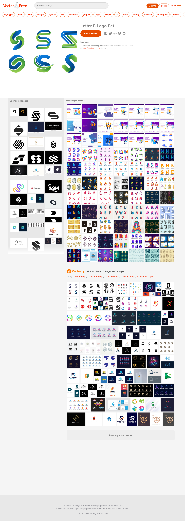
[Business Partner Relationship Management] (105, 125)
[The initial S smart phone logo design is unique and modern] (18, 114)
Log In (164, 5)
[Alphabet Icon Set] (105, 226)
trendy (136, 14)
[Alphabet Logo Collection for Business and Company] (105, 183)
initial (125, 14)
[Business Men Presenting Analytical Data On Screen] (121, 125)
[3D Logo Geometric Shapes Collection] (89, 255)
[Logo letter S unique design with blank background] (53, 201)
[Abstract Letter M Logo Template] (121, 154)
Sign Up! (152, 5)
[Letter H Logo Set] (167, 154)
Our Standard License (92, 48)
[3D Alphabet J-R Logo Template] (136, 169)
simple (108, 14)
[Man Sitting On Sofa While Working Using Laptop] (121, 140)
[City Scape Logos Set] (121, 241)
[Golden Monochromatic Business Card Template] (74, 226)
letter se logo (111, 276)
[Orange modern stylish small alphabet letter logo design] (53, 129)
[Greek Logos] (167, 183)
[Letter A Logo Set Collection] (152, 212)
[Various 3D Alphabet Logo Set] (74, 255)
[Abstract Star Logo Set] (89, 183)
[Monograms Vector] (74, 183)
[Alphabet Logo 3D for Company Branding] (105, 241)
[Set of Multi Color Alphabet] (105, 212)
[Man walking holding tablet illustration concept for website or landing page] (136, 111)
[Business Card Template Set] (152, 241)
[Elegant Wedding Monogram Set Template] (89, 212)
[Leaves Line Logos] (167, 197)
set (62, 14)
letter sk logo (128, 276)
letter (20, 14)
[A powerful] (53, 143)
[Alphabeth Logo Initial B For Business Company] (105, 154)
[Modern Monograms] (89, 226)
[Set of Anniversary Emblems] (121, 255)
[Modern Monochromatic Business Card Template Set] (121, 183)
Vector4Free (15, 5)
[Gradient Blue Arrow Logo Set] (152, 169)
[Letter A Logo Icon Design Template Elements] (136, 226)
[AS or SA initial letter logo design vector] (18, 215)
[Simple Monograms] (167, 212)
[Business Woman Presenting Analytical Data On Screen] (167, 125)
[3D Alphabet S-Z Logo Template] (121, 169)
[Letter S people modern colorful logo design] (18, 186)
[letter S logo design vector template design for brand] (36, 172)
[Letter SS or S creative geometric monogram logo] (53, 157)
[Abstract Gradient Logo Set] (74, 212)
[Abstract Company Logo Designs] (136, 241)
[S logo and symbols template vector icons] (129, 303)
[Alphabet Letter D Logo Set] (74, 154)
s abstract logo (145, 276)
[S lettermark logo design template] (18, 143)
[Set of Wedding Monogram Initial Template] (152, 226)
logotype (8, 14)
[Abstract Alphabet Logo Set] (136, 183)
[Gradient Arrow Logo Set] (89, 169)
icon (30, 14)
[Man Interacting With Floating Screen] (105, 140)
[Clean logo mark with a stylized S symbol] (36, 186)
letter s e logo (95, 276)
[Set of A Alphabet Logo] (136, 197)
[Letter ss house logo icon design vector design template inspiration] (36, 129)
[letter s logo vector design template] (18, 201)
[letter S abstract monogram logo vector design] (36, 201)
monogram (162, 14)
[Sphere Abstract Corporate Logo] (105, 255)
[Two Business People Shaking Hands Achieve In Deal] (89, 125)
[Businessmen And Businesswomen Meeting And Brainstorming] (74, 125)
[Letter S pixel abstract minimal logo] (36, 157)
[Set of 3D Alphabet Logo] (74, 197)
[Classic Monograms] (167, 226)
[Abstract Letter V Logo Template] (89, 154)
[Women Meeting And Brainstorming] (89, 111)
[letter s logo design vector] (53, 172)
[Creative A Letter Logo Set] (152, 154)
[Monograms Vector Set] (89, 241)
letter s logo (79, 276)
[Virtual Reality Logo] (167, 140)
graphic (86, 14)
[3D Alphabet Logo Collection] (167, 169)
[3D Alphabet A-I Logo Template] (105, 169)
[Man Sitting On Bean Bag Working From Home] (89, 140)
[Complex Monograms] (152, 255)
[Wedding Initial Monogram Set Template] (121, 226)
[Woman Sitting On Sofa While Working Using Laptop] (136, 140)
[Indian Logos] (74, 241)
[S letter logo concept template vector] (36, 114)
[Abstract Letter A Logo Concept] (136, 154)
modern (176, 14)
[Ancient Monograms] (167, 255)
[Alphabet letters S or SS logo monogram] (36, 143)
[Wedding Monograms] (136, 255)
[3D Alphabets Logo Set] (74, 169)
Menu (173, 5)
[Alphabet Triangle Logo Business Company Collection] (152, 183)
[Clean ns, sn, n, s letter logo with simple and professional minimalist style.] (18, 244)
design (40, 14)
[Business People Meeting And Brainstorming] (105, 111)
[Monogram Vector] (121, 197)
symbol (52, 14)
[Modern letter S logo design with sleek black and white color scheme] (53, 215)
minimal (148, 14)
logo (98, 14)
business (73, 14)
